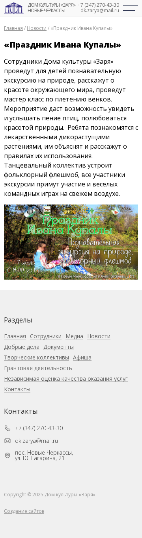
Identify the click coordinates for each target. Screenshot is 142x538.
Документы (58, 347)
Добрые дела (21, 347)
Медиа (74, 336)
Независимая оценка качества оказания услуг (66, 379)
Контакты (17, 389)
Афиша (82, 358)
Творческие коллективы (36, 358)
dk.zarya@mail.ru (99, 10)
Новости (98, 336)
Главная (15, 336)
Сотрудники (46, 336)
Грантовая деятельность (38, 368)
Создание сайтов (24, 511)
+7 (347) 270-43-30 (98, 5)
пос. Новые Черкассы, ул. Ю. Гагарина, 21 (44, 455)
